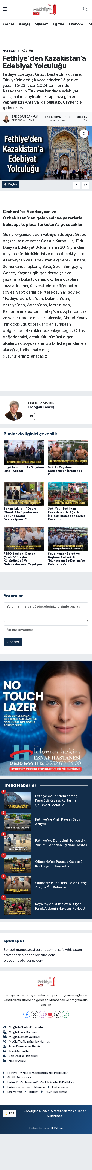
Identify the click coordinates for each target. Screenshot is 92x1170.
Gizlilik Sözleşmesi (19, 1077)
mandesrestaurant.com (35, 950)
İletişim (33, 1091)
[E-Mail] (31, 416)
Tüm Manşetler (19, 1051)
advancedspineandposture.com (29, 955)
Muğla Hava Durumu (23, 1032)
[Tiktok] (57, 1014)
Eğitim (58, 24)
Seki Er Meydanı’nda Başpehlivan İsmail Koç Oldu (65, 471)
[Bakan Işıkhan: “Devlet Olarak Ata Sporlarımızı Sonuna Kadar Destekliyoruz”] (24, 494)
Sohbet (9, 950)
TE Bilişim (56, 1128)
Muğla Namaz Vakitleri (24, 1037)
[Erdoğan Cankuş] (14, 410)
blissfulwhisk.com (68, 950)
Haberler (9, 50)
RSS (11, 1113)
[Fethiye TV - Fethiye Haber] (44, 9)
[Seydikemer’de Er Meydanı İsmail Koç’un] (24, 452)
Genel (8, 24)
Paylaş (12, 184)
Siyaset (41, 24)
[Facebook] (26, 1014)
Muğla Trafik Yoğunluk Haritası (29, 1041)
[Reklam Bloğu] (46, 718)
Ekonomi (76, 24)
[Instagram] (42, 1014)
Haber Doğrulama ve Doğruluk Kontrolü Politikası (40, 1082)
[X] (34, 1014)
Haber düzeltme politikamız (26, 1087)
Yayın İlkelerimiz (56, 1091)
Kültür (27, 50)
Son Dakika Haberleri (23, 1056)
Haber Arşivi (17, 1060)
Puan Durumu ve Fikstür (25, 1046)
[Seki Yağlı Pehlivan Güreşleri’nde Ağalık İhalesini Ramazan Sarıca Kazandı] (68, 494)
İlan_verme (14, 1091)
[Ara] (85, 9)
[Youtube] (49, 1014)
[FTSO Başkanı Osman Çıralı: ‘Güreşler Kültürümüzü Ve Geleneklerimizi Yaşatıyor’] (24, 539)
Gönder (13, 642)
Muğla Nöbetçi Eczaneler (26, 1027)
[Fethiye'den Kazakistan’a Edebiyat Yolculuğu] (46, 153)
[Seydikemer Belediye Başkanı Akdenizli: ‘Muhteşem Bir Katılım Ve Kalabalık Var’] (68, 539)
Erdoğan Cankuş (41, 407)
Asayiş (24, 24)
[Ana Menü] (5, 9)
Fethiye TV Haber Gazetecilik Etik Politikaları (37, 1072)
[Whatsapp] (65, 1014)
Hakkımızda (60, 1087)
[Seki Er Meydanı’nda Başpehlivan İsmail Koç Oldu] (68, 452)
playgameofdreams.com (23, 961)
